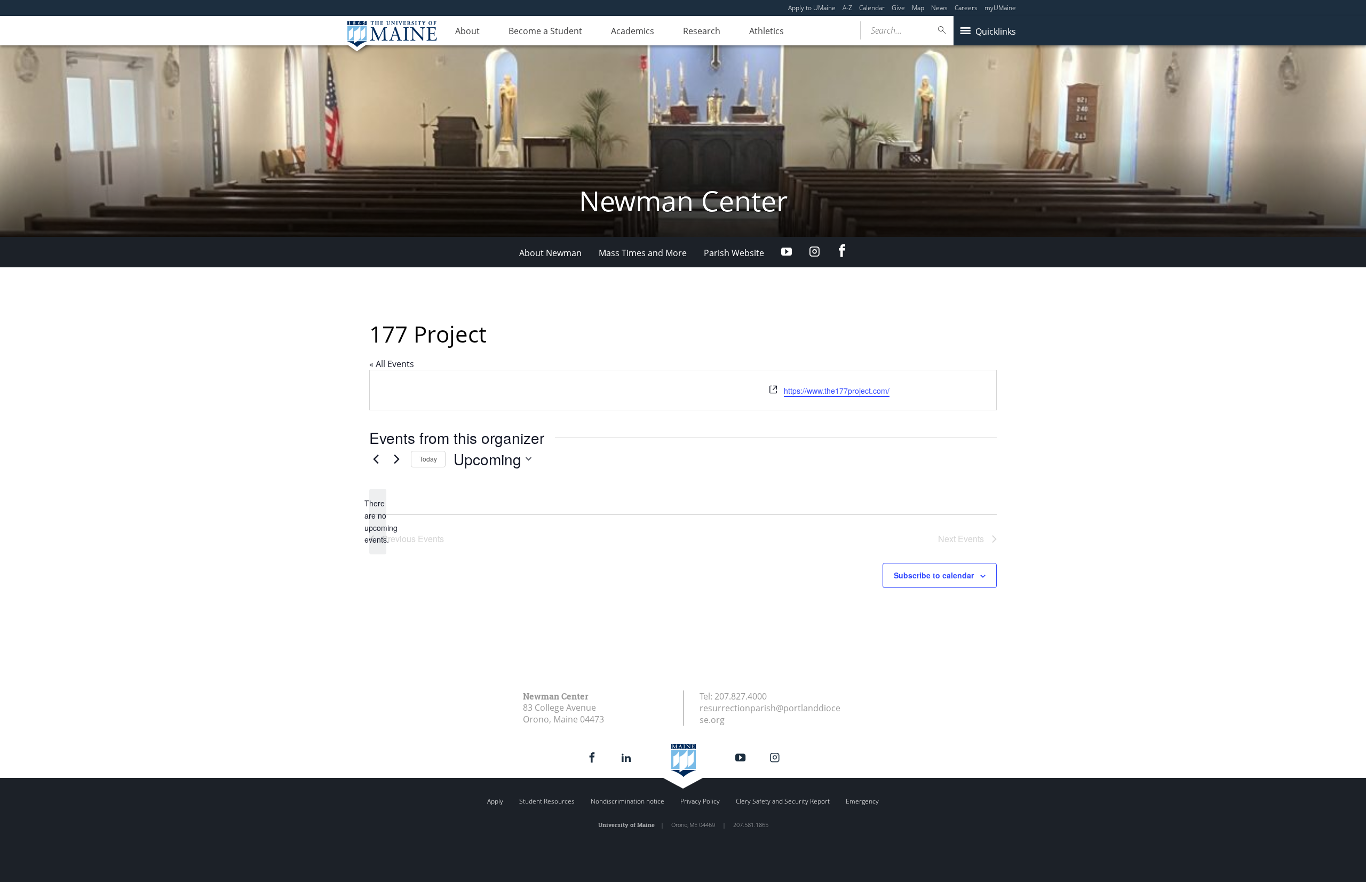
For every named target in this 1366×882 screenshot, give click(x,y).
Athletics (766, 31)
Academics (632, 31)
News (939, 7)
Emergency (862, 801)
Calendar (872, 7)
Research (701, 31)
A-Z (847, 7)
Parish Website (734, 253)
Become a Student (545, 31)
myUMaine (1000, 7)
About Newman (550, 253)
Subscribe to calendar (934, 575)
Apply (495, 801)
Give (898, 7)
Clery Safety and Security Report (783, 801)
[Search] (942, 30)
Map (918, 7)
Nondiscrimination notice (627, 801)
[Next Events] (396, 458)
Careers (966, 7)
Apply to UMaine (812, 7)
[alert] (377, 521)
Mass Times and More (643, 253)
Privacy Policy (700, 801)
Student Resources (547, 801)
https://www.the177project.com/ (837, 390)
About (467, 31)
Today (428, 458)
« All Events (391, 364)
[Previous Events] (375, 458)
